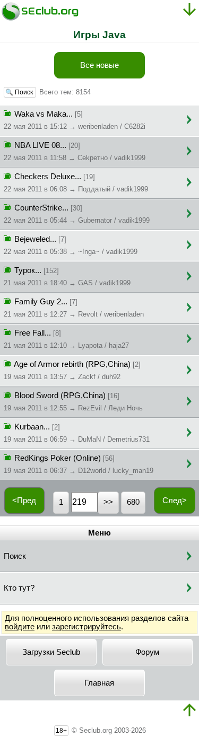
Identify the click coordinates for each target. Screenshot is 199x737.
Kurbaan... (77, 433)
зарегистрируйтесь (86, 626)
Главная (99, 683)
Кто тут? (19, 588)
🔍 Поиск (19, 92)
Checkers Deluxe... (76, 182)
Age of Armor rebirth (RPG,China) (72, 370)
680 (133, 502)
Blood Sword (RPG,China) (73, 401)
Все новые (99, 65)
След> (174, 500)
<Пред (24, 500)
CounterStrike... (77, 214)
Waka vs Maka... (74, 120)
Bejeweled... (70, 245)
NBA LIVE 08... (74, 151)
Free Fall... (66, 339)
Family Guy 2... (74, 307)
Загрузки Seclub (51, 652)
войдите (19, 626)
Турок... (67, 276)
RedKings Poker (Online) (78, 464)
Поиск (15, 556)
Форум (147, 652)
